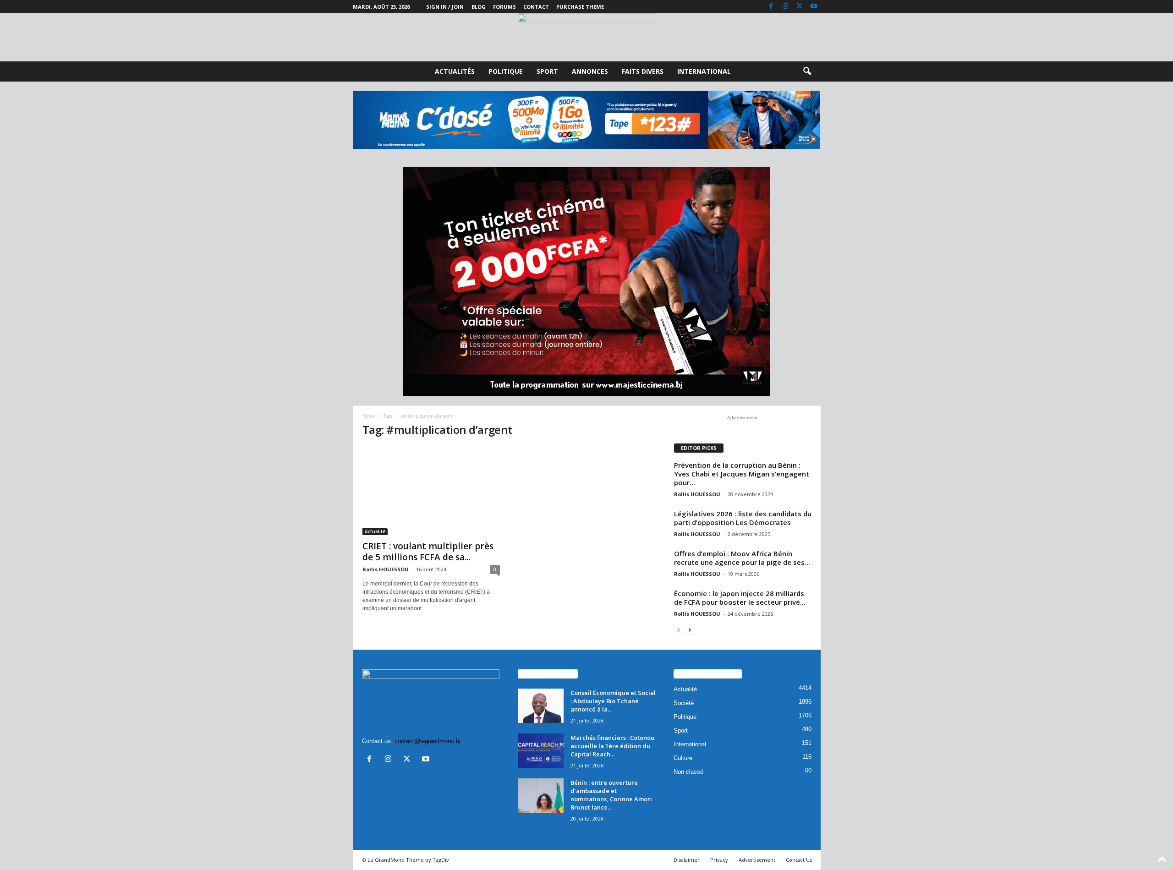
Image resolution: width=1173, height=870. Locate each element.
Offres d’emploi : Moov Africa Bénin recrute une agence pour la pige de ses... (742, 558)
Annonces (590, 71)
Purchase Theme (580, 6)
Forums (504, 6)
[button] (807, 71)
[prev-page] (678, 630)
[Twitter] (799, 6)
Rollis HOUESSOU (385, 569)
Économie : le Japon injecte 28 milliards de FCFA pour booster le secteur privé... (740, 598)
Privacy (719, 859)
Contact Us (799, 859)
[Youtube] (813, 6)
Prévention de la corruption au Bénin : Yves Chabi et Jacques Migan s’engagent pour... (741, 473)
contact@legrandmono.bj (427, 741)
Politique (505, 71)
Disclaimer (687, 859)
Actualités (455, 71)
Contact (536, 6)
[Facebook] (771, 6)
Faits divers (642, 71)
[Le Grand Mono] (586, 37)
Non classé (688, 771)
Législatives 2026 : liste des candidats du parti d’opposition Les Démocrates (742, 518)
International (704, 71)
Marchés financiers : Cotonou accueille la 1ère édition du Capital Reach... (612, 745)
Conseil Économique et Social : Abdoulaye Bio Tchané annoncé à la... (613, 701)
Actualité (375, 531)
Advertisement (757, 859)
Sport (547, 71)
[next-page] (689, 630)
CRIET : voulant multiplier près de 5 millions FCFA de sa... (427, 551)
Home (368, 416)
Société (684, 703)
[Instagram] (785, 6)
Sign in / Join (445, 6)
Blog (478, 6)
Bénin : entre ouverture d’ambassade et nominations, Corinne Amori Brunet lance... (611, 794)
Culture (683, 758)
